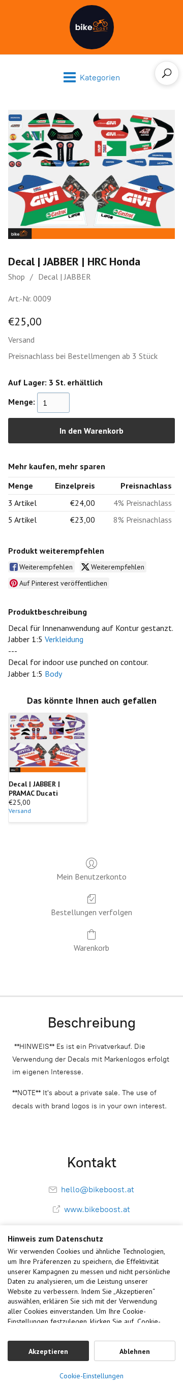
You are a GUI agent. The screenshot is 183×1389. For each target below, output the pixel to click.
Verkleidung (64, 639)
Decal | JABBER (64, 276)
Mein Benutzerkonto (91, 876)
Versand (21, 340)
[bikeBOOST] (92, 27)
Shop (16, 276)
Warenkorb (91, 948)
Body (53, 674)
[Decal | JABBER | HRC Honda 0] (91, 174)
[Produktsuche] (167, 73)
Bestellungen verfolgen (91, 912)
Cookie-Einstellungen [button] (91, 1375)
